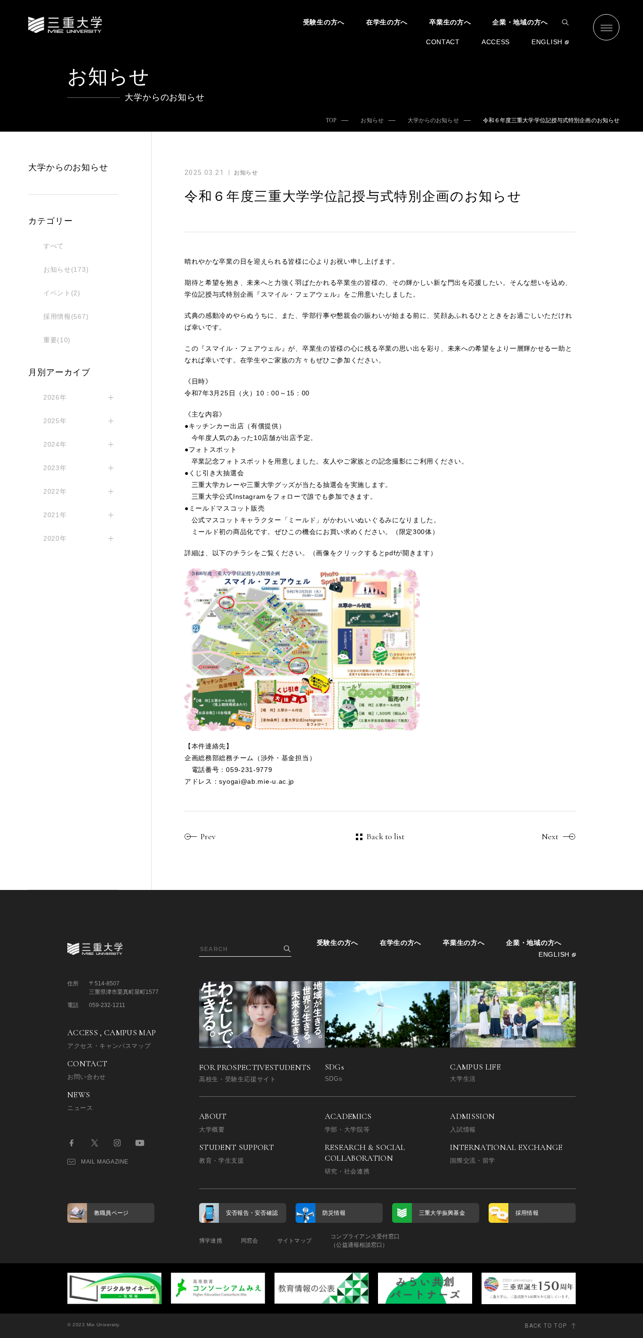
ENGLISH (547, 42)
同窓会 (249, 1240)
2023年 (55, 468)
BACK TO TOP (546, 1325)
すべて (53, 246)
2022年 (55, 491)
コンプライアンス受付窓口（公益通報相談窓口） (365, 1240)
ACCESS (496, 42)
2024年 (55, 444)
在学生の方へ (387, 22)
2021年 (55, 515)
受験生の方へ (324, 22)
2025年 (55, 421)
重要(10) (57, 340)
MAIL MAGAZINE (105, 1162)
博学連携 (210, 1240)
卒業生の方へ (450, 22)
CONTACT (443, 42)
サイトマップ (294, 1240)
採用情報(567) (65, 316)
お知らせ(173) (65, 269)
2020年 (55, 538)
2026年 (55, 397)
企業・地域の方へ (520, 22)
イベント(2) (61, 293)
